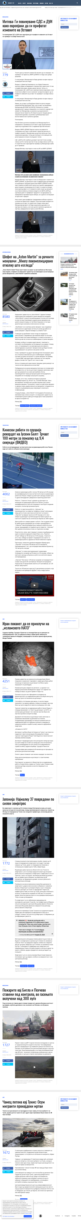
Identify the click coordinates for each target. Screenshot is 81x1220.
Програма (35, 3)
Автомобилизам (7, 252)
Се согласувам (27, 1216)
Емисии (42, 3)
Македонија (5, 16)
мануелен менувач (36, 406)
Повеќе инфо (28, 1213)
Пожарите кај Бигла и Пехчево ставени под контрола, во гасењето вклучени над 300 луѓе (28, 994)
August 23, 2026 (40, 935)
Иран (22, 775)
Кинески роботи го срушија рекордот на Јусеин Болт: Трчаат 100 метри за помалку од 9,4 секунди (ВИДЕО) (26, 436)
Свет (4, 619)
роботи (23, 599)
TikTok (79, 1216)
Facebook (57, 1216)
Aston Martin (25, 406)
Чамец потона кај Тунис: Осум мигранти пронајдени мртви (32, 7)
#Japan (42, 930)
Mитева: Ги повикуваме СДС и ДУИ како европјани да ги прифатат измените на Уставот (27, 26)
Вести (19, 3)
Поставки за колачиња (8, 1216)
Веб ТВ (51, 3)
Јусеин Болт (30, 599)
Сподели (8, 93)
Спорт (24, 3)
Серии (46, 3)
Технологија (6, 425)
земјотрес (24, 966)
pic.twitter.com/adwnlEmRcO (35, 932)
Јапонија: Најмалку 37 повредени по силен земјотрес (28, 801)
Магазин (29, 3)
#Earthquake (22, 932)
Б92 (20, 401)
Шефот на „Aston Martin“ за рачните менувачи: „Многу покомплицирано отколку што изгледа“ (28, 261)
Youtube (74, 1216)
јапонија (31, 966)
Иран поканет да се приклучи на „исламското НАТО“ (26, 625)
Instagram (67, 1216)
